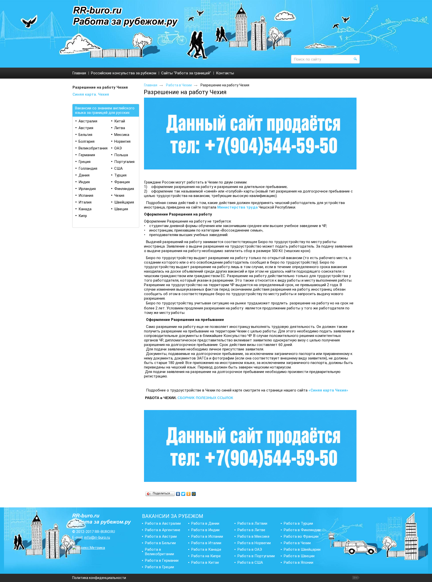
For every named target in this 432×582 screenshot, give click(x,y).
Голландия (87, 168)
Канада (85, 209)
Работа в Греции (159, 567)
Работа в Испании (207, 536)
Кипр (82, 216)
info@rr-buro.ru (97, 537)
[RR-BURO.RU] (125, 17)
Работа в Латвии (252, 523)
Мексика (121, 134)
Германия (86, 155)
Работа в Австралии (163, 523)
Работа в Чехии (179, 85)
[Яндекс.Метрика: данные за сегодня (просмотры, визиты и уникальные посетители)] (88, 547)
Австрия (85, 128)
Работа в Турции (298, 523)
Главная (150, 85)
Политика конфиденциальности (99, 578)
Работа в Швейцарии (302, 549)
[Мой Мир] (193, 494)
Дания (84, 175)
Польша (121, 155)
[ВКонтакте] (178, 494)
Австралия (87, 121)
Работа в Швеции (299, 556)
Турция (120, 175)
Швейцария (124, 202)
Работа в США (250, 562)
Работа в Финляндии (302, 530)
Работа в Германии (161, 560)
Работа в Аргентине (162, 530)
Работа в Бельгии (160, 543)
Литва (119, 128)
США (118, 168)
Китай (119, 121)
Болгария (86, 141)
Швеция (121, 209)
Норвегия (122, 141)
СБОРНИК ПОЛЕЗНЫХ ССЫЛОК (205, 398)
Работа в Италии (206, 543)
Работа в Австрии (161, 536)
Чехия (119, 195)
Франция (122, 182)
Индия (84, 182)
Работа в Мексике (254, 536)
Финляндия (124, 188)
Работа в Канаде (206, 549)
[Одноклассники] (188, 494)
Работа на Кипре (206, 556)
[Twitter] (183, 494)
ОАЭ (118, 148)
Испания (85, 195)
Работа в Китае (205, 562)
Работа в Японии (298, 562)
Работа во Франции (301, 536)
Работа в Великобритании (159, 551)
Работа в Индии (205, 530)
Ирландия (87, 188)
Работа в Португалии (256, 556)
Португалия (124, 161)
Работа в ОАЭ (250, 549)
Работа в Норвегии (254, 543)
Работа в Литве (251, 530)
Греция (84, 161)
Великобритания (93, 148)
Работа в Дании (205, 523)
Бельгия (85, 134)
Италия (85, 202)
